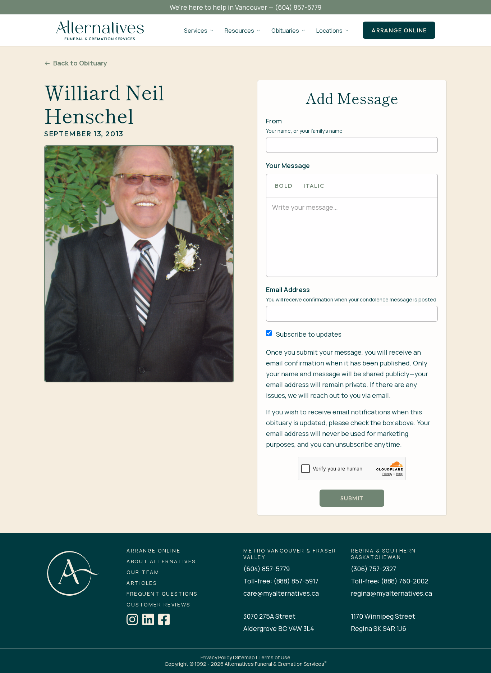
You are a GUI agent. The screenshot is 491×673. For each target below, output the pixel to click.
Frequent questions (162, 594)
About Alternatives (161, 561)
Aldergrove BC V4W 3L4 (278, 628)
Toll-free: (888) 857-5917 (280, 581)
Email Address (288, 289)
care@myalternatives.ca (281, 593)
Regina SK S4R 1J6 (378, 628)
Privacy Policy (216, 657)
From (274, 121)
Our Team (143, 572)
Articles (142, 583)
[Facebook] (164, 619)
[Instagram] (132, 619)
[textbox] (352, 207)
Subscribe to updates (308, 334)
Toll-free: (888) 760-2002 (389, 581)
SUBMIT (352, 498)
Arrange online (399, 30)
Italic (314, 185)
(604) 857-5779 (298, 7)
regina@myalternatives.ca (391, 593)
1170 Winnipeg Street (383, 616)
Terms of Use (274, 657)
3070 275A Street (269, 616)
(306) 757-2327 (373, 568)
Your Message (288, 165)
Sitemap (245, 657)
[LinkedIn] (148, 619)
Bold (284, 185)
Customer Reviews (158, 604)
